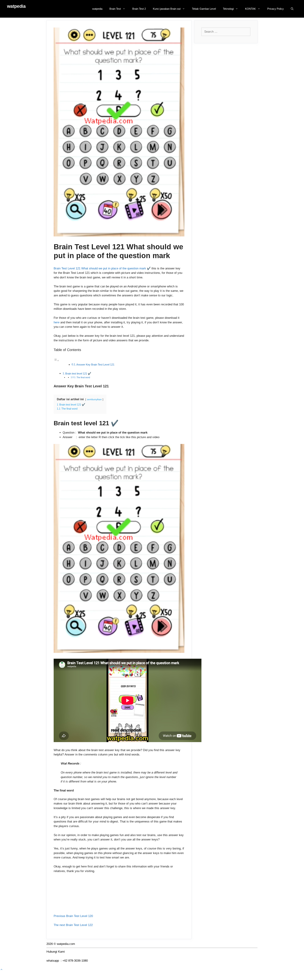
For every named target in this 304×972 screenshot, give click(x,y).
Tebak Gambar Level (204, 8)
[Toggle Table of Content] (56, 360)
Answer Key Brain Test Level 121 (95, 364)
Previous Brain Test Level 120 (73, 916)
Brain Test (115, 8)
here (56, 322)
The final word (83, 377)
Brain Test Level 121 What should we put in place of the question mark (100, 268)
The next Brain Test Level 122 (73, 925)
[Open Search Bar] (292, 9)
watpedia (16, 6)
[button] (1, 969)
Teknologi (228, 8)
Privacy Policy (275, 8)
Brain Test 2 (139, 8)
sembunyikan (94, 399)
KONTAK (250, 8)
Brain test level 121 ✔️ (78, 373)
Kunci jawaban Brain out (166, 8)
